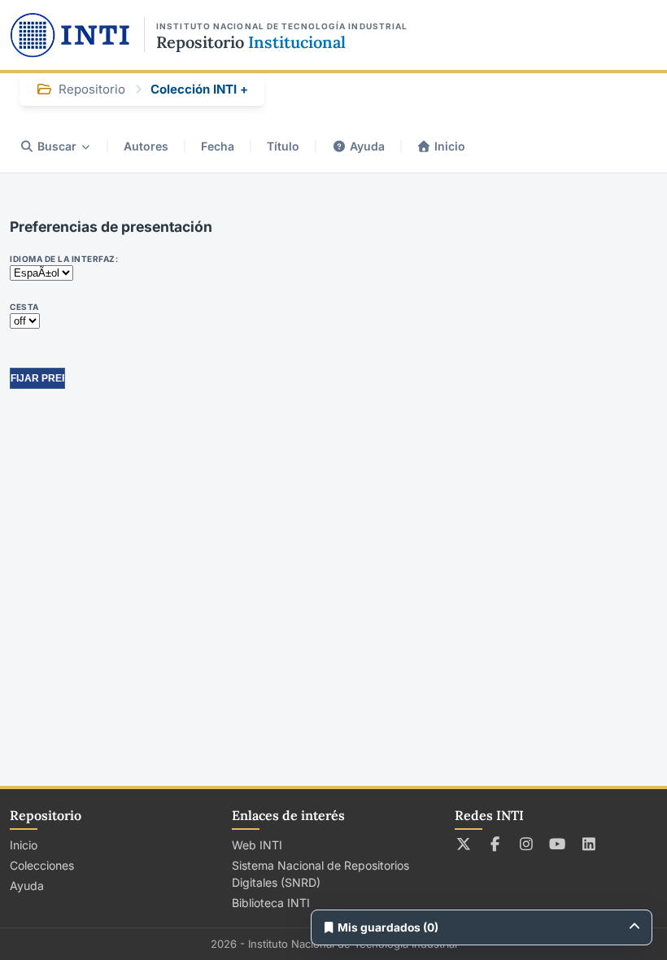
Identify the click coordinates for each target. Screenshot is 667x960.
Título (283, 146)
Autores (146, 146)
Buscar (56, 146)
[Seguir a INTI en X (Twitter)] (464, 843)
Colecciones (42, 865)
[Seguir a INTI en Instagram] (526, 843)
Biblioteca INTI (271, 903)
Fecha (217, 146)
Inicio (449, 146)
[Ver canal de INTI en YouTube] (557, 843)
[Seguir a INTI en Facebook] (495, 843)
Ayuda (367, 146)
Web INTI (257, 845)
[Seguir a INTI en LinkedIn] (589, 843)
